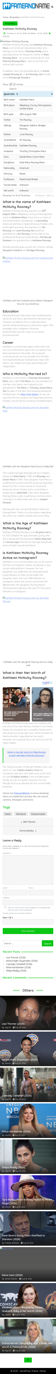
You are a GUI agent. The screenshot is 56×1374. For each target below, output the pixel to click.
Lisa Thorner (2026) (16, 957)
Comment (7, 853)
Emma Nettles (27, 830)
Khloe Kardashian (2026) (18, 967)
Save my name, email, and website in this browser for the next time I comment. (29, 909)
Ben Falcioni (29, 821)
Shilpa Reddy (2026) (16, 970)
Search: (13, 88)
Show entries (13, 84)
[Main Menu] (46, 7)
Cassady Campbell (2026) (19, 964)
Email (31, 888)
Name (5, 888)
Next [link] (48, 195)
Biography (14, 17)
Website (6, 898)
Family (8, 813)
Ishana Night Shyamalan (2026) (22, 960)
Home (5, 17)
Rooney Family (38, 813)
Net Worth (21, 813)
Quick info (9, 94)
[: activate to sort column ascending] (35, 94)
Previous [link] (41, 195)
